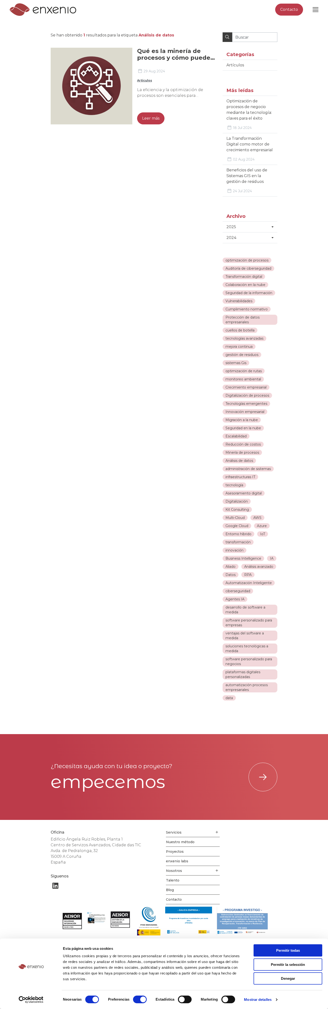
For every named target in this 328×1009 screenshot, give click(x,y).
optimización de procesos (246, 260)
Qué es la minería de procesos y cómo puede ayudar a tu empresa (173, 57)
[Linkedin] (55, 886)
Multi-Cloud (235, 518)
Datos (230, 575)
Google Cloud (236, 526)
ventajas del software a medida (244, 635)
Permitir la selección (288, 965)
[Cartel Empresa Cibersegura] (96, 918)
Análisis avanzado (258, 566)
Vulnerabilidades (238, 301)
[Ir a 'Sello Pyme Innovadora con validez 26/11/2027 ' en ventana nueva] (148, 921)
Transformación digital (243, 276)
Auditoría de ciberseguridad (248, 268)
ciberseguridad (237, 591)
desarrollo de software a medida (245, 609)
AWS (257, 518)
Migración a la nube (241, 420)
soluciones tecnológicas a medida (246, 648)
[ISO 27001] (72, 921)
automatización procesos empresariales (246, 687)
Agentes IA (234, 599)
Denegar (288, 978)
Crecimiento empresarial (246, 387)
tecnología (234, 485)
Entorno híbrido (238, 534)
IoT (262, 534)
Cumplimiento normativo (246, 309)
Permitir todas (288, 950)
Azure (262, 526)
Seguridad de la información (248, 293)
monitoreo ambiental (243, 379)
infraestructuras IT (240, 477)
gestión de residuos (241, 355)
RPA (248, 575)
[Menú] (315, 9)
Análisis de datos (239, 460)
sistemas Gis (235, 363)
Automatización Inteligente (248, 583)
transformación (238, 542)
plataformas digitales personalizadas (242, 674)
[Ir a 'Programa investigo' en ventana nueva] (242, 921)
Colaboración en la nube (245, 285)
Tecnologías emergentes (246, 403)
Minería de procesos (242, 452)
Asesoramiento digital (243, 493)
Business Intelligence (243, 558)
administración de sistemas (248, 469)
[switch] (140, 999)
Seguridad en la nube (243, 428)
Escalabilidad (236, 436)
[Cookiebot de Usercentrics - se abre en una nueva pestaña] (31, 999)
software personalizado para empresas (248, 622)
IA (271, 558)
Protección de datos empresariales (242, 319)
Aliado (230, 566)
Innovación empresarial (244, 412)
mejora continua (239, 346)
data (229, 698)
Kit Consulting (237, 509)
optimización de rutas (243, 371)
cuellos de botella (240, 330)
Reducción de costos (243, 444)
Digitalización (236, 501)
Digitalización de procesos (247, 395)
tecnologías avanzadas (244, 338)
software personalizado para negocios (248, 661)
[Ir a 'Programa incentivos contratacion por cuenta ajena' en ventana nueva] (188, 921)
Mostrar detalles (258, 999)
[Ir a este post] (91, 86)
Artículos (144, 80)
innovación (234, 550)
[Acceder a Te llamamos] (263, 777)
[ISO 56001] (120, 919)
